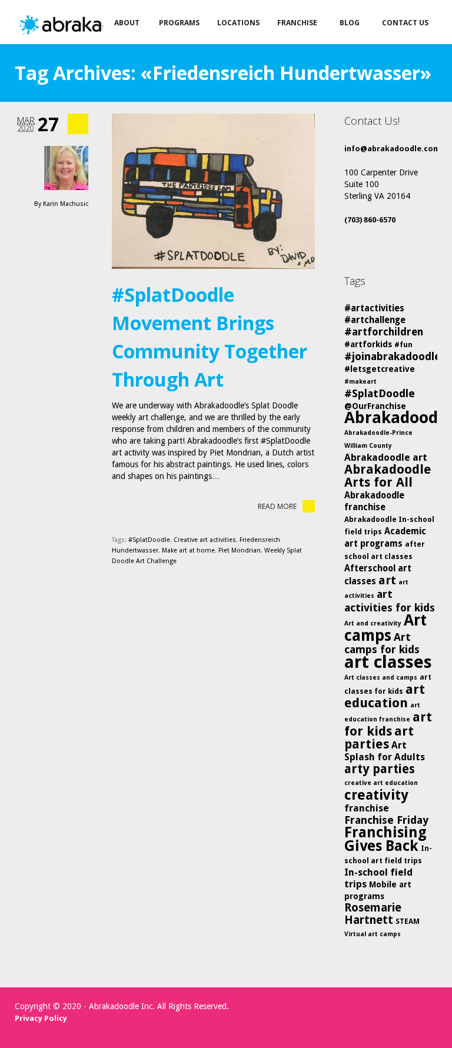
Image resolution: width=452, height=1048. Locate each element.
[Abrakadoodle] (91, 25)
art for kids (388, 724)
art (387, 580)
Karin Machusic (65, 204)
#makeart (360, 381)
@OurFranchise (375, 406)
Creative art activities (205, 540)
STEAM (408, 921)
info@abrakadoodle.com (392, 148)
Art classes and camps (380, 677)
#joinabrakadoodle (392, 356)
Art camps (385, 627)
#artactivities (374, 308)
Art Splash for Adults (384, 751)
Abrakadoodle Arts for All (387, 476)
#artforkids (368, 344)
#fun (403, 344)
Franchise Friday (386, 820)
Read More (277, 506)
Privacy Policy (41, 1018)
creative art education (381, 783)
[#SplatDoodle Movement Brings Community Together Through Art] (213, 191)
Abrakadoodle (397, 417)
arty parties (379, 769)
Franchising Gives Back (385, 839)
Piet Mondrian (239, 550)
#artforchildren (383, 332)
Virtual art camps (372, 934)
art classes (388, 662)
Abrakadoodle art (385, 457)
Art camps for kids (382, 643)
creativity (376, 795)
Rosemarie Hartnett (372, 914)
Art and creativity (372, 623)
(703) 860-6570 (370, 219)
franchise (366, 808)
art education (384, 696)
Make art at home (188, 550)
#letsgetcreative (379, 369)
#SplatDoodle (149, 540)
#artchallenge (375, 320)
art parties (379, 737)
